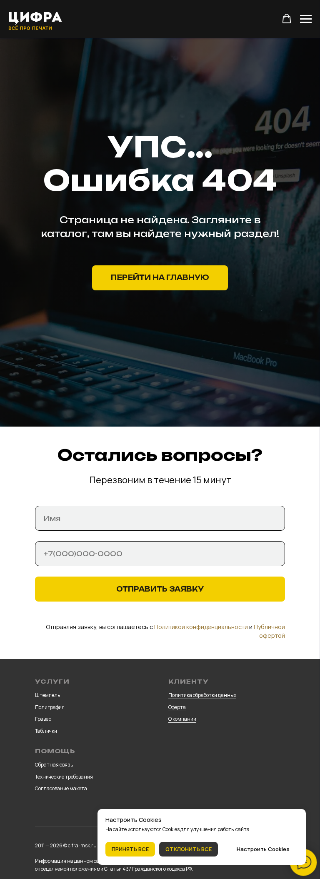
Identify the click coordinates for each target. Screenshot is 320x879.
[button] (287, 19)
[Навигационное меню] (306, 19)
